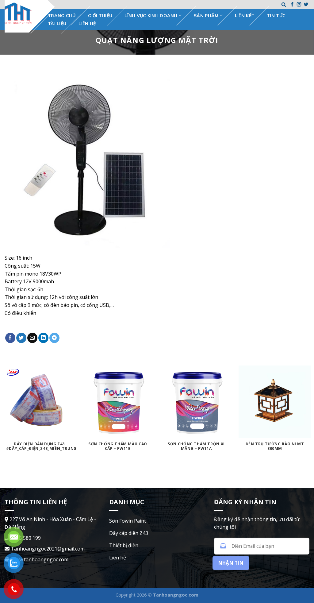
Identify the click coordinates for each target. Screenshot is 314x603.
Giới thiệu (100, 15)
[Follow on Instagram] (299, 4)
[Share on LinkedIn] (43, 338)
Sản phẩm (206, 15)
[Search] (283, 5)
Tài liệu (57, 23)
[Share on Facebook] (10, 338)
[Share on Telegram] (54, 338)
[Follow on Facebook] (292, 4)
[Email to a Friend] (32, 338)
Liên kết (245, 15)
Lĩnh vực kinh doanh (150, 15)
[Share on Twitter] (21, 338)
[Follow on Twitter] (306, 4)
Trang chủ (62, 15)
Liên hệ (87, 23)
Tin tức (276, 15)
